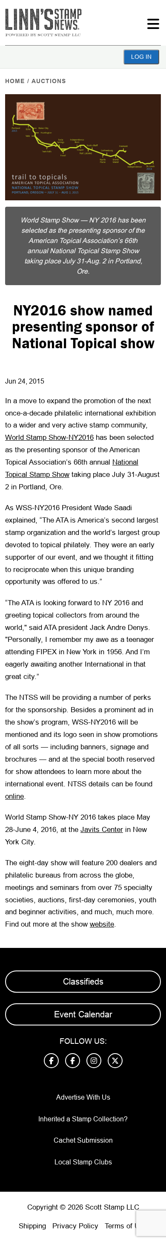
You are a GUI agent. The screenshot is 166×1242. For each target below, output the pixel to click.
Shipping (32, 1226)
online (14, 796)
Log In (141, 56)
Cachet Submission (83, 1140)
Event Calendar (83, 1014)
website (102, 924)
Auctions (48, 81)
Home (15, 81)
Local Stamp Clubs (83, 1162)
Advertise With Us (83, 1097)
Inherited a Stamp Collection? (83, 1119)
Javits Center (101, 830)
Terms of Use (126, 1226)
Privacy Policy (75, 1226)
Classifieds (83, 981)
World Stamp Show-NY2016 (49, 437)
